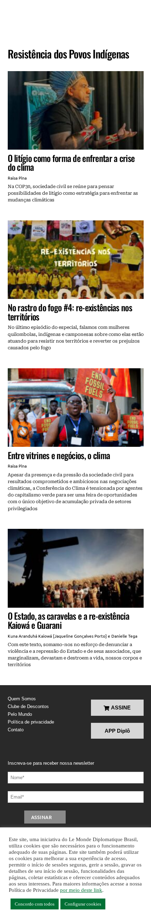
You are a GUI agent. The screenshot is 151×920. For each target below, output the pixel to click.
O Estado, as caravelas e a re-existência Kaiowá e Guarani (68, 620)
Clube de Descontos (28, 706)
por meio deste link (81, 890)
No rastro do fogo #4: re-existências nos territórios (70, 312)
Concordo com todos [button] (34, 904)
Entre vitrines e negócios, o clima (59, 455)
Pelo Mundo (20, 714)
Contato (16, 729)
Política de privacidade (31, 722)
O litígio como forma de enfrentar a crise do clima (71, 162)
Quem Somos (22, 698)
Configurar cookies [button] (83, 904)
